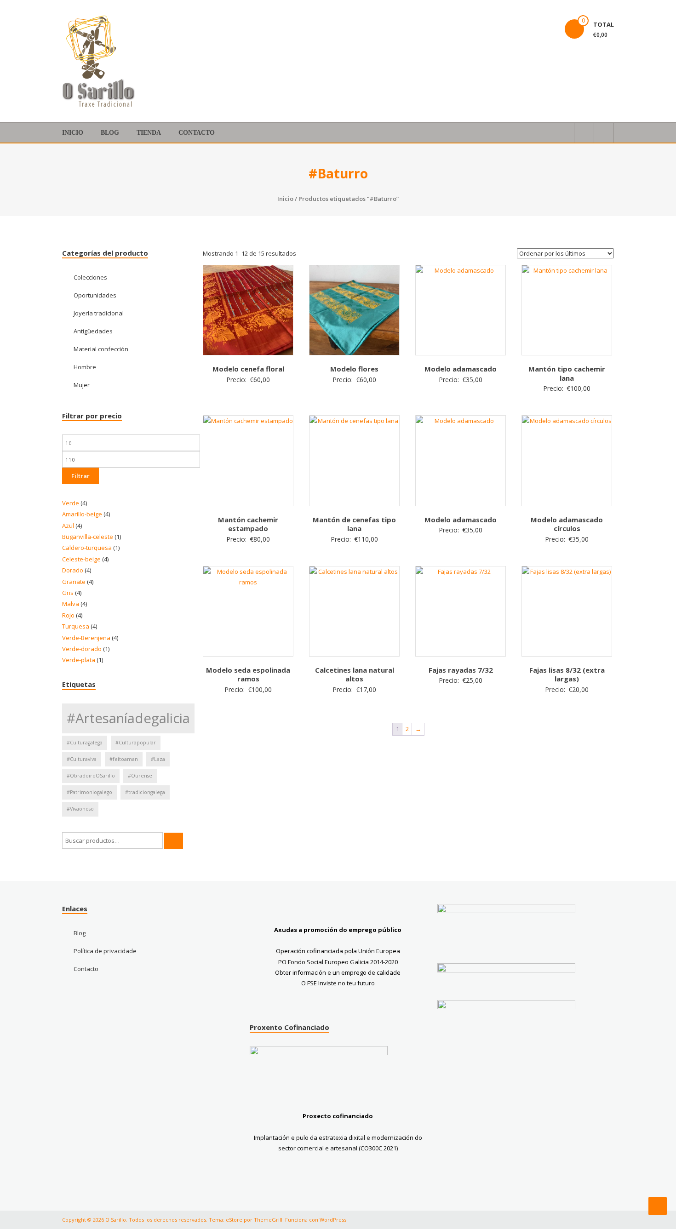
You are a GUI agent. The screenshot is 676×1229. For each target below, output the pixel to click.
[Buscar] (173, 841)
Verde (70, 503)
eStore (234, 1219)
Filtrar (80, 476)
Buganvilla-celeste (87, 536)
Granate (74, 581)
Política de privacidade (105, 951)
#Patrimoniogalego (89, 792)
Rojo (68, 615)
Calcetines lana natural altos (354, 674)
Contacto (196, 132)
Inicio (72, 132)
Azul (68, 525)
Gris (68, 593)
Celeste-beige (81, 559)
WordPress (333, 1219)
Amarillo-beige (82, 514)
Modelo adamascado (460, 368)
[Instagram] (540, 18)
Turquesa (75, 626)
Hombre (85, 367)
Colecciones (90, 277)
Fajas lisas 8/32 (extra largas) (567, 674)
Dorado (72, 570)
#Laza (158, 759)
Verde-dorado (82, 649)
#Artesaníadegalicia (128, 718)
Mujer (82, 385)
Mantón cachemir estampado (248, 524)
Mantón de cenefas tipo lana (354, 524)
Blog (110, 132)
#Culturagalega (85, 742)
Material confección (101, 349)
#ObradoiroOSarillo (91, 775)
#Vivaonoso (80, 809)
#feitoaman (123, 759)
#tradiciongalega (145, 792)
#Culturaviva (82, 759)
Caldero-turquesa (87, 547)
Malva (70, 604)
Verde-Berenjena (86, 638)
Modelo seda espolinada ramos (248, 674)
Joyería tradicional (99, 313)
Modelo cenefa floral (248, 368)
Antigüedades (93, 331)
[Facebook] (518, 18)
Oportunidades (95, 295)
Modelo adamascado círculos (567, 524)
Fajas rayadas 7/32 (461, 670)
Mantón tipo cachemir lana (566, 373)
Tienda (149, 132)
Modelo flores (354, 368)
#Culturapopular (135, 742)
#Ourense (140, 775)
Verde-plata (78, 660)
